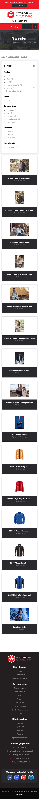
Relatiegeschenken (20, 678)
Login (30, 27)
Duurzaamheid (20, 675)
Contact (20, 730)
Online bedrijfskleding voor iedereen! (25, 791)
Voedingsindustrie (13, 57)
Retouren (20, 734)
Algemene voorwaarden (20, 738)
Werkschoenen (20, 692)
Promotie (20, 699)
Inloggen (20, 723)
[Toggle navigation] (17, 26)
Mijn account (20, 727)
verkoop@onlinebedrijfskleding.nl (21, 751)
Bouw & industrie (20, 688)
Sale (20, 713)
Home (3, 57)
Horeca (20, 695)
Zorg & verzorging (20, 706)
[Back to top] (35, 795)
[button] (19, 66)
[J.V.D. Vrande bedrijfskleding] (20, 14)
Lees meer (18, 5)
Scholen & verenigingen (20, 710)
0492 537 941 (21, 747)
